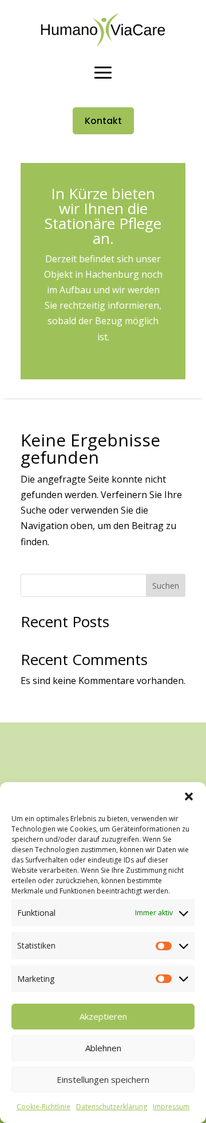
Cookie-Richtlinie (43, 1107)
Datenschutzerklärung (111, 1107)
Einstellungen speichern (103, 1079)
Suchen (165, 585)
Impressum (171, 1107)
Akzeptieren (103, 1016)
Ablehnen (103, 1048)
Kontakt (103, 120)
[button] (189, 796)
